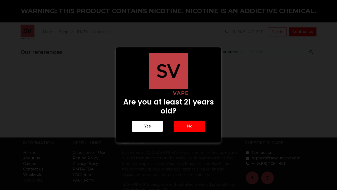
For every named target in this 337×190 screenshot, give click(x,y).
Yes (147, 126)
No (189, 126)
